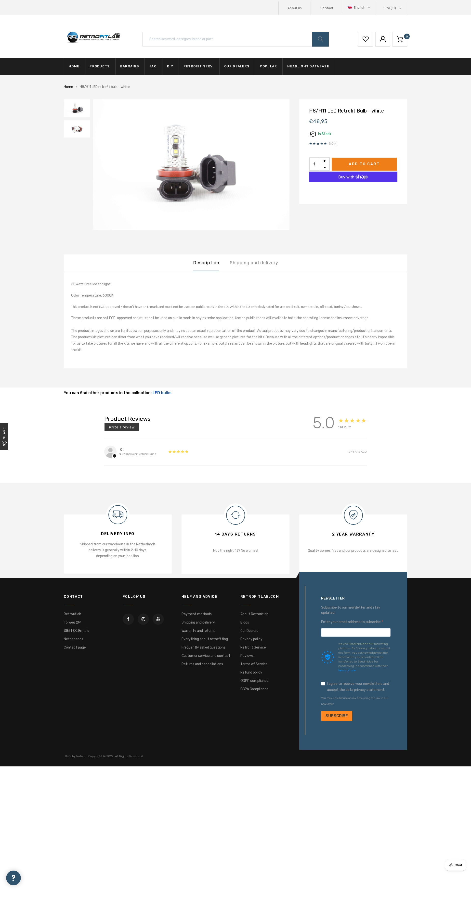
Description (206, 262)
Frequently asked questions (203, 647)
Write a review (122, 427)
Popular (268, 66)
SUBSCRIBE (337, 715)
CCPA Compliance (254, 689)
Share (4, 433)
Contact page (75, 647)
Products (100, 66)
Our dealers (236, 66)
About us (295, 8)
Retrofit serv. (198, 66)
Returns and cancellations (202, 664)
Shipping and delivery (254, 262)
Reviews (247, 656)
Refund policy (251, 672)
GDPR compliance (254, 681)
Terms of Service (254, 664)
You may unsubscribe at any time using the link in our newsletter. (354, 701)
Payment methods (197, 614)
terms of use (346, 670)
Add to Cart (364, 164)
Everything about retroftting (205, 639)
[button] (359, 7)
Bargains (129, 66)
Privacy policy (251, 639)
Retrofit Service (253, 647)
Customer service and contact (206, 656)
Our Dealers (249, 631)
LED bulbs (162, 392)
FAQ (153, 66)
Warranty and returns (198, 631)
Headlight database (308, 66)
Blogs (244, 622)
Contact (326, 8)
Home (74, 66)
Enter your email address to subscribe (351, 622)
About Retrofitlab (254, 614)
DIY (170, 66)
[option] (191, 164)
